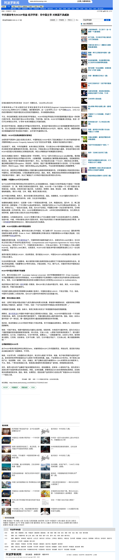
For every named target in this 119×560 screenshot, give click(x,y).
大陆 (30, 8)
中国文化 (66, 538)
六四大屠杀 (61, 521)
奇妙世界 (65, 546)
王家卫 (16, 525)
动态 (33, 535)
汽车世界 (35, 546)
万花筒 (60, 546)
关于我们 (69, 554)
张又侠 (68, 521)
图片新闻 (85, 533)
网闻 (60, 8)
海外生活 (41, 538)
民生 (73, 8)
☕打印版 (99, 11)
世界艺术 (13, 541)
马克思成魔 (33, 521)
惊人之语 (28, 535)
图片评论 (67, 535)
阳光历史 (48, 549)
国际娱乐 (41, 544)
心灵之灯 (35, 538)
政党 (40, 535)
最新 (13, 8)
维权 (77, 8)
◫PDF (110, 11)
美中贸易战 (13, 314)
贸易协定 (24, 387)
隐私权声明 (89, 554)
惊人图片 (13, 549)
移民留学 (41, 546)
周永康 (11, 525)
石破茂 (27, 523)
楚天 (30, 379)
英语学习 (109, 538)
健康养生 (17, 538)
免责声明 (81, 554)
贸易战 (12, 236)
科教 (64, 8)
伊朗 (4, 521)
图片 (100, 8)
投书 (51, 535)
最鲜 (12, 546)
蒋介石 (43, 523)
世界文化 (97, 538)
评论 (14, 6)
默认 (77, 20)
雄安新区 (37, 523)
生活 (19, 6)
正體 (79, 1)
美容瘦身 (78, 538)
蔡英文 (75, 523)
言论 (16, 535)
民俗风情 (77, 546)
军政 (19, 8)
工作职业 (54, 538)
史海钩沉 (23, 538)
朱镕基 (9, 521)
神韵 (17, 521)
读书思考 (103, 538)
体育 (81, 8)
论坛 (36, 6)
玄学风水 (48, 538)
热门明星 (29, 544)
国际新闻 (43, 8)
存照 (58, 535)
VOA (37, 379)
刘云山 (61, 523)
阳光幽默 (54, 549)
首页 (3, 6)
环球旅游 (71, 546)
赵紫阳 (5, 525)
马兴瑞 (26, 521)
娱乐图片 (60, 544)
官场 (68, 8)
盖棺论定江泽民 (21, 549)
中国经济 (36, 8)
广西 (14, 521)
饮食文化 (17, 546)
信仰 (94, 8)
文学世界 (19, 541)
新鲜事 (25, 6)
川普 (21, 521)
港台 (90, 8)
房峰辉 (66, 523)
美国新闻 (25, 8)
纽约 (22, 284)
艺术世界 (72, 538)
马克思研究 (41, 549)
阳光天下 (60, 549)
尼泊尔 (21, 525)
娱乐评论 (48, 544)
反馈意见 (75, 554)
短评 (44, 535)
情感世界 (23, 546)
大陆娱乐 (17, 544)
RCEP (5, 387)
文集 (37, 535)
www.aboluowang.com (38, 1)
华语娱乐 (23, 544)
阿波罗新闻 (11, 2)
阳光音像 (72, 549)
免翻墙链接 (86, 1)
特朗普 (7, 222)
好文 (47, 535)
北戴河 (48, 523)
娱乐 (30, 6)
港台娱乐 (35, 544)
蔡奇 (71, 523)
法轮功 (73, 521)
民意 (62, 535)
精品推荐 (54, 544)
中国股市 (12, 523)
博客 (41, 6)
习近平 (47, 521)
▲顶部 (95, 554)
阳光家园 (66, 549)
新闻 (9, 6)
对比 (55, 535)
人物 (55, 8)
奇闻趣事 (54, 546)
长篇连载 (26, 541)
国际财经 (50, 8)
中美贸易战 (23, 240)
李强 (22, 523)
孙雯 (31, 523)
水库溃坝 (41, 521)
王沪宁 (18, 523)
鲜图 (82, 546)
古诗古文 (84, 538)
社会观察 (29, 546)
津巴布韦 (55, 523)
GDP (68, 110)
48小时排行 (88, 24)
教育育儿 (60, 538)
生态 (86, 8)
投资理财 (91, 538)
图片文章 (32, 541)
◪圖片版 (105, 11)
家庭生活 (29, 538)
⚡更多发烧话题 (8, 518)
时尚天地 (48, 546)
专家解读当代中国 (32, 549)
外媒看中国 (22, 535)
